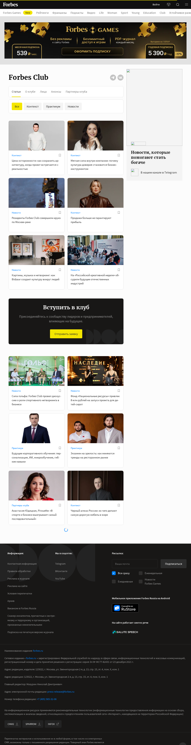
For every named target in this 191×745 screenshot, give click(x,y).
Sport (124, 13)
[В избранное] (60, 155)
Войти (156, 4)
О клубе (30, 91)
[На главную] (10, 4)
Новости (16, 212)
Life (101, 13)
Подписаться (173, 564)
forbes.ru (38, 650)
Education (149, 13)
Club (162, 13)
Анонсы (56, 91)
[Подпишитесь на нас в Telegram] (113, 78)
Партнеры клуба (76, 91)
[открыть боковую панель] (169, 4)
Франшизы (59, 13)
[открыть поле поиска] (178, 4)
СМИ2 (11, 724)
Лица (43, 91)
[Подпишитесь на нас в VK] (120, 78)
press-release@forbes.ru (60, 691)
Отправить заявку (66, 334)
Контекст (16, 155)
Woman (112, 13)
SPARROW (31, 724)
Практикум (17, 448)
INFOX (51, 724)
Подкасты (77, 13)
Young (136, 13)
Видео (91, 13)
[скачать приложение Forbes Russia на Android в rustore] (125, 608)
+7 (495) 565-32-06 (47, 699)
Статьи (16, 91)
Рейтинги (42, 13)
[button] (187, 4)
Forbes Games (16, 13)
